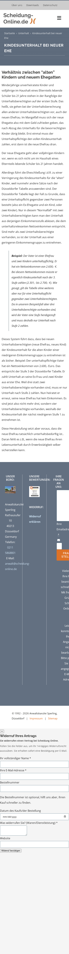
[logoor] (20, 13)
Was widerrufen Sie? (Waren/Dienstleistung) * (29, 823)
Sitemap (52, 718)
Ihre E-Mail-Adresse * (13, 770)
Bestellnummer (9, 782)
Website (5, 838)
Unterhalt (23, 33)
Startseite (9, 33)
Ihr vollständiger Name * (15, 758)
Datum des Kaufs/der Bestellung (20, 811)
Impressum (36, 718)
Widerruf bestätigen (10, 850)
